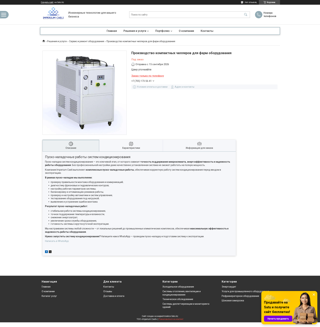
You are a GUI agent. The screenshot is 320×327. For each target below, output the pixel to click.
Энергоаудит (229, 286)
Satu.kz (174, 316)
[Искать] (246, 14)
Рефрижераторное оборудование (240, 296)
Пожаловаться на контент (171, 319)
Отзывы (107, 291)
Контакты (207, 30)
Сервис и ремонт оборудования (86, 41)
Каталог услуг (49, 296)
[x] (50, 252)
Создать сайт (47, 2)
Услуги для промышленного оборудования (245, 291)
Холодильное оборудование (178, 286)
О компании (186, 30)
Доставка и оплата (113, 296)
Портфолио (162, 30)
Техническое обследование (177, 299)
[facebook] (46, 252)
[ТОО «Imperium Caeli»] (53, 14)
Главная (112, 30)
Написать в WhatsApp (57, 241)
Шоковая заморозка (233, 300)
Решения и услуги (135, 30)
